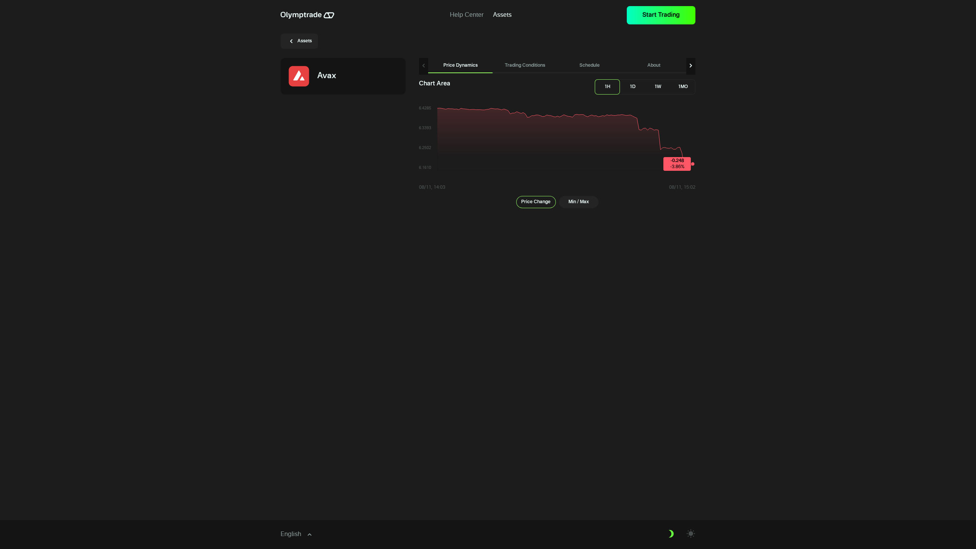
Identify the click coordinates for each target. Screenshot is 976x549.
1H (607, 87)
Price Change (536, 202)
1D (632, 87)
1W (657, 87)
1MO (683, 87)
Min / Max (578, 202)
